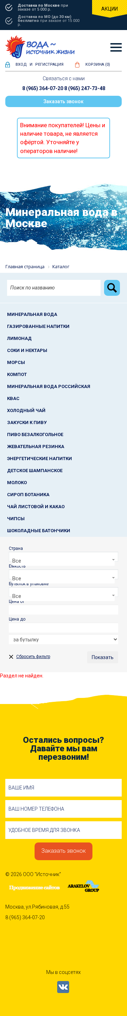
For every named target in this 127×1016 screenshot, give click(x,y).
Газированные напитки (38, 326)
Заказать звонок (63, 101)
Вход (21, 64)
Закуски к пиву (27, 422)
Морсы (16, 362)
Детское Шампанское (34, 470)
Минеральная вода (32, 314)
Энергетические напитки (39, 458)
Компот (17, 374)
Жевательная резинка (35, 446)
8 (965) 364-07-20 (42, 88)
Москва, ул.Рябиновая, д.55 (37, 907)
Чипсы (16, 518)
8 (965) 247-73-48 (84, 88)
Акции (109, 9)
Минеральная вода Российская (48, 386)
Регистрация (49, 64)
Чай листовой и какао (36, 506)
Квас (13, 398)
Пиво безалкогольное (35, 434)
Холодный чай (26, 410)
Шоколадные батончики (38, 530)
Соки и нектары (27, 350)
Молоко (17, 482)
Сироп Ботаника (28, 494)
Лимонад (19, 338)
